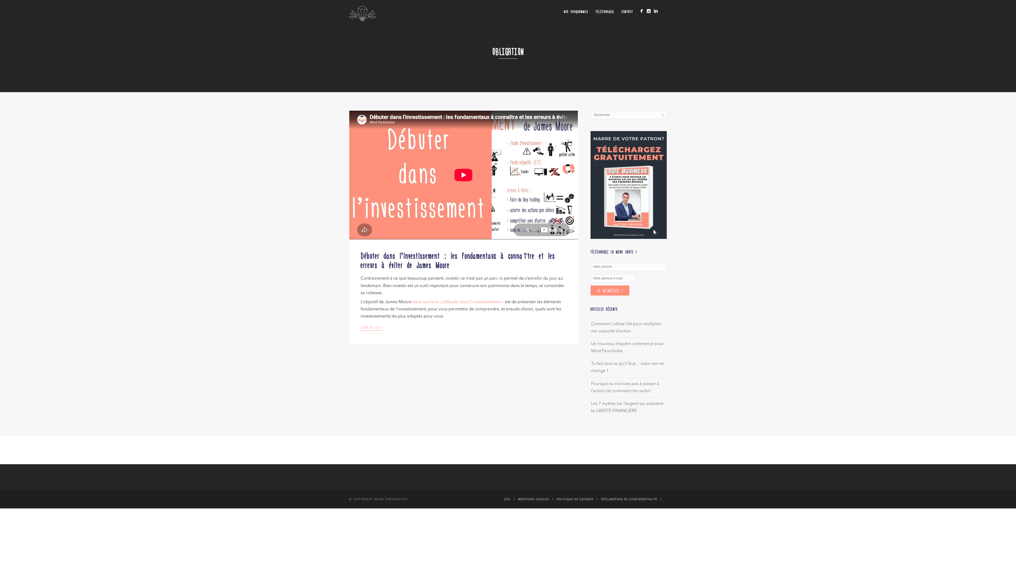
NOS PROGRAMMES (576, 11)
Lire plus (372, 327)
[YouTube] (663, 10)
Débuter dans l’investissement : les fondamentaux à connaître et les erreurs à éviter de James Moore (458, 260)
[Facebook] (641, 11)
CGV (507, 499)
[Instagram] (648, 11)
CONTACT (627, 11)
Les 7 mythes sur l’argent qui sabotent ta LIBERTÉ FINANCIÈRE (627, 407)
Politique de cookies (575, 499)
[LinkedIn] (655, 11)
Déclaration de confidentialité (629, 499)
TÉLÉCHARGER (605, 11)
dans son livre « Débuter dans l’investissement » (458, 302)
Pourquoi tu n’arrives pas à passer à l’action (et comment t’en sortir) (625, 387)
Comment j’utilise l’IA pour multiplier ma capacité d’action (626, 327)
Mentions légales (533, 499)
